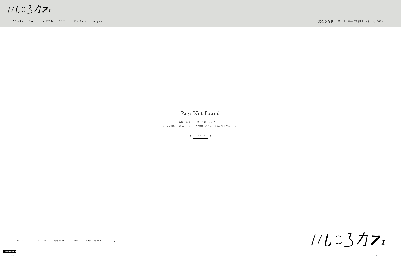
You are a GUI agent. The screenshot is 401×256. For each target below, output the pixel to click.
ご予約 (62, 21)
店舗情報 (47, 21)
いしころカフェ (15, 21)
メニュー (33, 21)
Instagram (97, 21)
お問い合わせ (79, 21)
